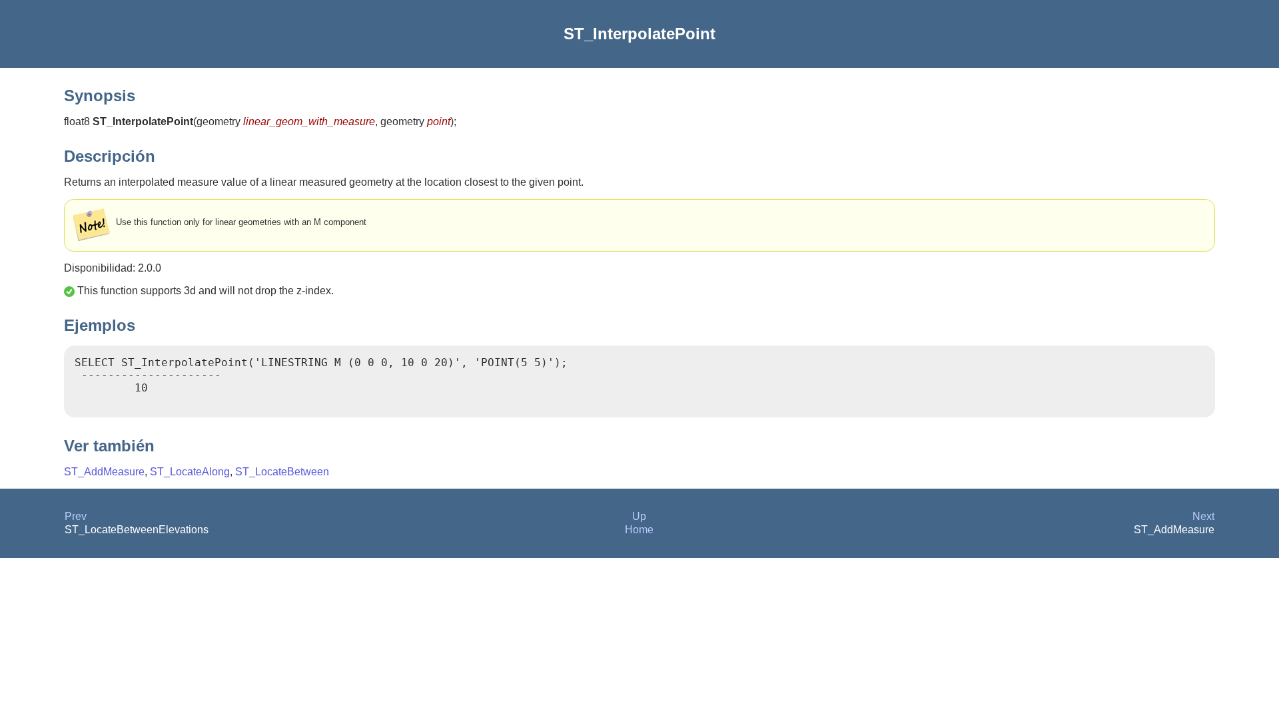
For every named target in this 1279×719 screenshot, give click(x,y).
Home (639, 529)
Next (1203, 516)
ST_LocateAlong (190, 471)
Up (639, 516)
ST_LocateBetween (282, 471)
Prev (76, 516)
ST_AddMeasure (104, 471)
